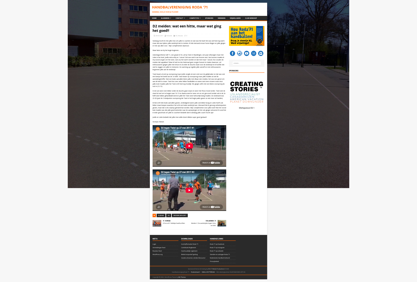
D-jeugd (161, 215)
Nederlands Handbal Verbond (220, 258)
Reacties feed (157, 251)
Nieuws (180, 36)
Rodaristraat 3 (195, 272)
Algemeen (165, 18)
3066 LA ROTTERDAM (208, 272)
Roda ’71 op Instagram (217, 248)
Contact (179, 18)
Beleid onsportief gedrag (189, 254)
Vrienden (221, 18)
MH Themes (182, 277)
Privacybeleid (214, 261)
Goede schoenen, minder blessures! (193, 258)
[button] (246, 92)
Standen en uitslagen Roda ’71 (220, 254)
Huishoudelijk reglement (189, 251)
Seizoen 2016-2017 (179, 215)
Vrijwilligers (235, 18)
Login (154, 244)
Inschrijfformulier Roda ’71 (189, 244)
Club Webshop (251, 18)
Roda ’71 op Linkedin (216, 251)
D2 (176, 36)
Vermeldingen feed (159, 248)
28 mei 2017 (159, 36)
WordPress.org (157, 254)
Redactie (169, 36)
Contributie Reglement (188, 248)
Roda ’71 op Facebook (217, 244)
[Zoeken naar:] (247, 63)
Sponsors (209, 18)
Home (154, 18)
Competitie (194, 18)
